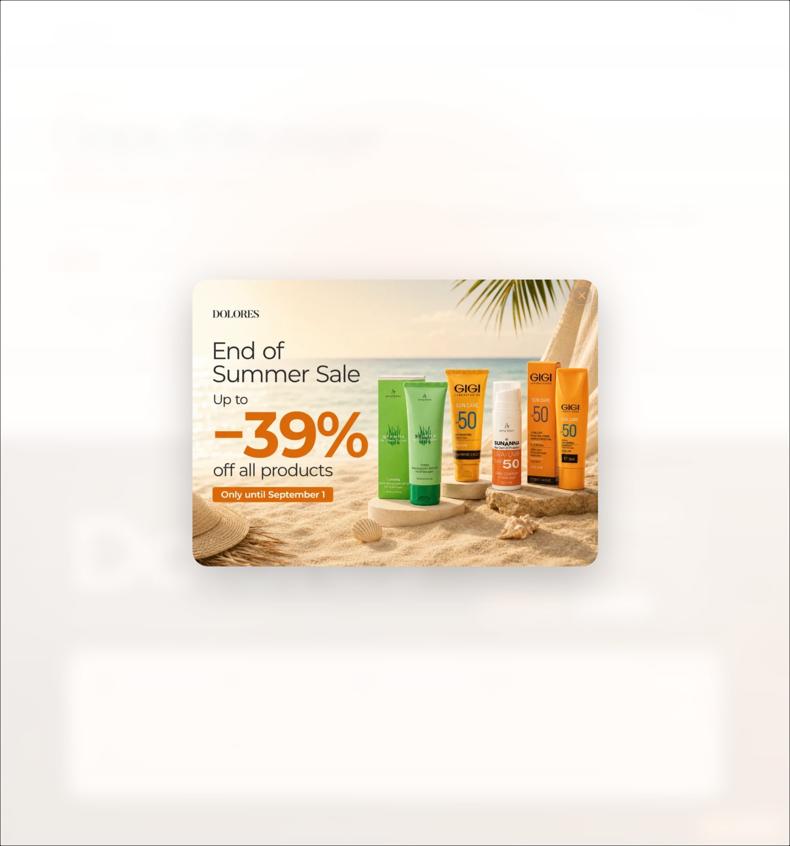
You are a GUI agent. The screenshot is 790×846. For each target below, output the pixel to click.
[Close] (582, 295)
